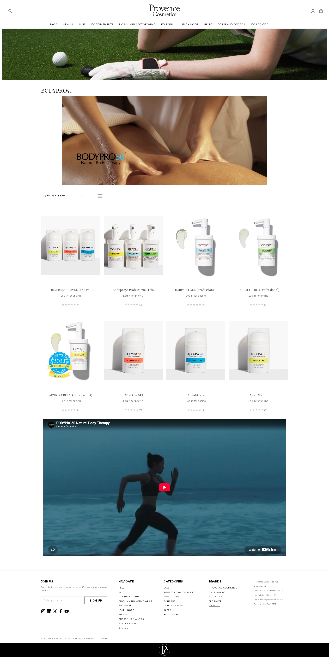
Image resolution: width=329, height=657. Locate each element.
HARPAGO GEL (195, 395)
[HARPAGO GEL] (195, 351)
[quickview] (93, 223)
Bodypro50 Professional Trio (133, 290)
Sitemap (123, 628)
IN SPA (167, 610)
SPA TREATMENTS (101, 24)
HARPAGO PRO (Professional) (258, 290)
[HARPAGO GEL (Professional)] (195, 245)
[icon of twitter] (55, 611)
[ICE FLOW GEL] (133, 351)
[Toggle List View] (99, 196)
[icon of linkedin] (49, 611)
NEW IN (68, 24)
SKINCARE (170, 601)
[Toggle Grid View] (91, 196)
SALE (81, 24)
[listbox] (62, 196)
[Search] (10, 10)
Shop (53, 24)
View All (214, 605)
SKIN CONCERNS (173, 605)
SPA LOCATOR (259, 24)
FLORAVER (215, 601)
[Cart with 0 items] (321, 10)
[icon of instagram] (43, 611)
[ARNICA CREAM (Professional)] (70, 351)
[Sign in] (313, 10)
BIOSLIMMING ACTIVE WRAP (137, 24)
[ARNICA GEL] (258, 351)
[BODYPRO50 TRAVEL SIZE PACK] (70, 245)
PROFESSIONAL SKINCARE (179, 592)
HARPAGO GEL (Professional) (196, 290)
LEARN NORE (189, 24)
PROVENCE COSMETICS (223, 587)
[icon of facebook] (61, 611)
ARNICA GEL (258, 395)
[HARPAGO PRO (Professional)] (258, 245)
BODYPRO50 (171, 614)
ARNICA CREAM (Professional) (70, 395)
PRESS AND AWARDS (231, 24)
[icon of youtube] (66, 611)
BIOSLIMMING (172, 596)
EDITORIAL (168, 24)
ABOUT (207, 24)
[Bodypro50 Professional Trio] (133, 245)
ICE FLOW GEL (133, 395)
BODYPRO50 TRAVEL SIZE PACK (71, 290)
